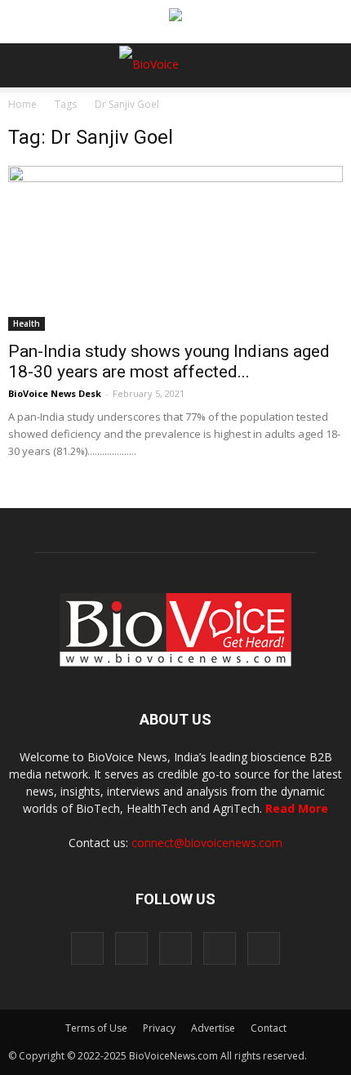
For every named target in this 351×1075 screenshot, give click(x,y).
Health (26, 323)
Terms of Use (96, 1028)
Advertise (213, 1028)
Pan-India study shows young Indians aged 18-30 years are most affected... (169, 361)
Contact (269, 1028)
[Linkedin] (175, 948)
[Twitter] (219, 948)
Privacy (159, 1028)
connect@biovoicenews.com (206, 842)
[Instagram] (131, 948)
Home (22, 104)
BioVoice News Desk (54, 393)
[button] (276, 109)
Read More (296, 808)
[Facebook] (87, 948)
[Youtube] (263, 948)
